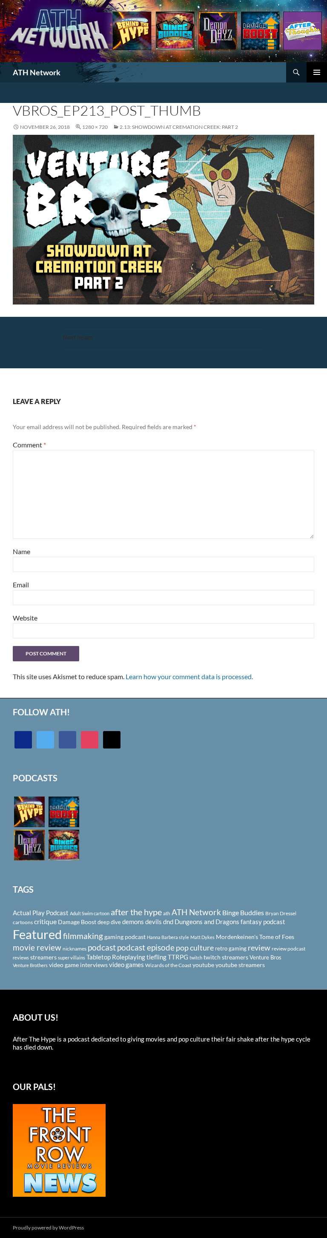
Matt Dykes (202, 937)
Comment (29, 445)
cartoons (23, 922)
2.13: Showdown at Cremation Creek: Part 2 (179, 127)
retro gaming (231, 948)
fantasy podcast (263, 921)
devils (153, 921)
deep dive (109, 922)
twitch (195, 957)
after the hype (136, 912)
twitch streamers (226, 957)
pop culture (195, 947)
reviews (21, 957)
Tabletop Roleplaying (115, 957)
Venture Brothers (30, 965)
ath (166, 913)
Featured (37, 934)
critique (45, 921)
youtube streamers (240, 964)
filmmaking (83, 936)
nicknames (74, 948)
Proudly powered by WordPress (48, 1227)
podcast (102, 947)
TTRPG (178, 957)
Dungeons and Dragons (207, 921)
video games (126, 964)
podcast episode (146, 947)
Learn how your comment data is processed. (189, 676)
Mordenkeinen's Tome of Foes (255, 936)
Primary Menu (317, 72)
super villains (71, 957)
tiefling (156, 957)
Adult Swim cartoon (89, 913)
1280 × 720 (95, 127)
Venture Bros (265, 957)
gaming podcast (125, 936)
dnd (168, 921)
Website (25, 618)
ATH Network (36, 72)
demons (133, 921)
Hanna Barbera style (168, 937)
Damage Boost (77, 921)
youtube (203, 964)
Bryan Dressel (280, 913)
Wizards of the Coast (168, 965)
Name (21, 551)
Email (21, 585)
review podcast (288, 948)
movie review (37, 947)
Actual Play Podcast (41, 912)
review (259, 947)
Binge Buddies (243, 912)
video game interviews (78, 964)
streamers (43, 957)
